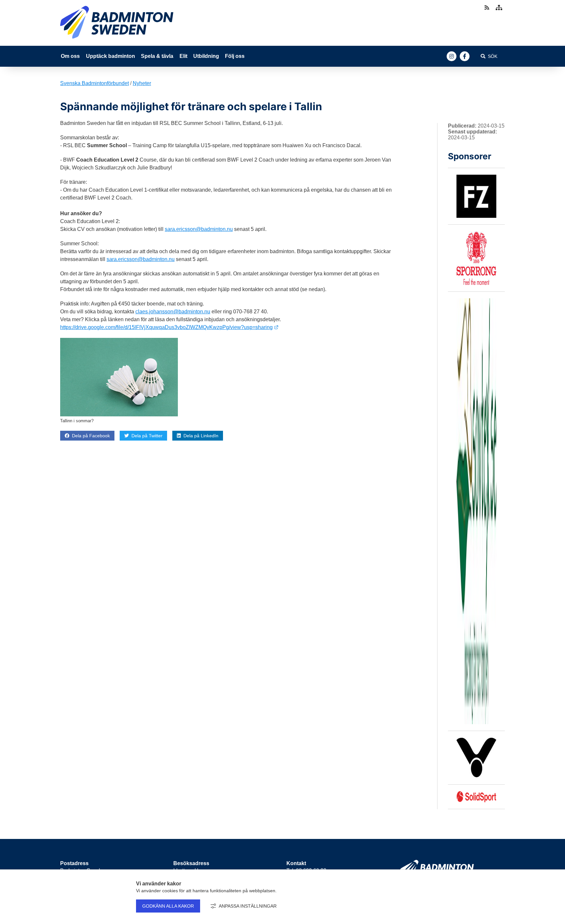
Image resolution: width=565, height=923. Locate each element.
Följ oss (235, 56)
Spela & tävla (157, 56)
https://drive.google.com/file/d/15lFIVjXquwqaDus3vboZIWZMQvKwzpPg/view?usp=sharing (169, 327)
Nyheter (142, 83)
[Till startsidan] (116, 40)
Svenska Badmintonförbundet (94, 83)
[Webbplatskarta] (499, 7)
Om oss (70, 56)
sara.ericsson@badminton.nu (199, 229)
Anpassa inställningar (248, 906)
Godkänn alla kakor (168, 906)
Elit (183, 56)
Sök (492, 56)
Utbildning (206, 56)
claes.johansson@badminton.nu (172, 311)
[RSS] (487, 7)
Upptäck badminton (110, 56)
